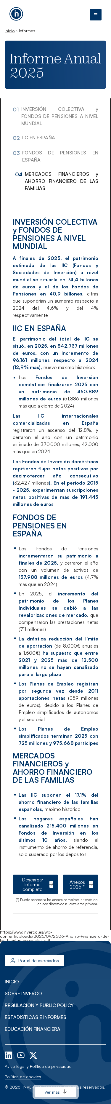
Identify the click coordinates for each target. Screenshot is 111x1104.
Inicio (10, 30)
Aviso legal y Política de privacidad (38, 1066)
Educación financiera (32, 1029)
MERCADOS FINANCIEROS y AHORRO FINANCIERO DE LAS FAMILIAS (61, 181)
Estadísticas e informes (35, 1017)
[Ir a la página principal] (16, 13)
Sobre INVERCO (23, 993)
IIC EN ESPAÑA (38, 137)
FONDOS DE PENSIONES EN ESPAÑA (60, 156)
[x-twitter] (33, 1054)
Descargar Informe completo (32, 884)
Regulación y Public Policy (39, 1005)
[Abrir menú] (96, 15)
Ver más (52, 1092)
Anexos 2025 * (77, 884)
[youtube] (21, 1054)
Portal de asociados (38, 961)
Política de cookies (23, 1076)
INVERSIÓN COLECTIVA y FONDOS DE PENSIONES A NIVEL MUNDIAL (59, 116)
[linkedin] (9, 1054)
